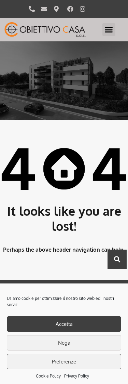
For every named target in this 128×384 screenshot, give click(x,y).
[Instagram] (82, 9)
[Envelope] (44, 9)
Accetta (64, 324)
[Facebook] (70, 9)
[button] (108, 29)
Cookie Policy (48, 376)
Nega (64, 343)
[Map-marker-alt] (56, 9)
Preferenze (64, 361)
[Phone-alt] (32, 9)
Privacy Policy (76, 376)
